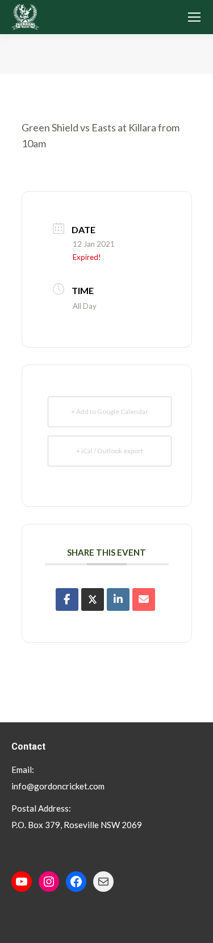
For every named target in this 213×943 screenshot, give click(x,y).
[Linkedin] (118, 599)
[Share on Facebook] (67, 599)
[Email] (143, 599)
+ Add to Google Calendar (109, 411)
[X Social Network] (92, 599)
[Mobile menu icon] (194, 17)
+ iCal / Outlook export (109, 450)
